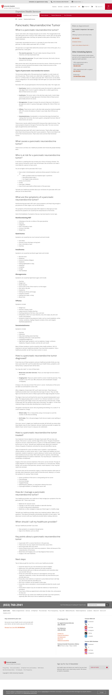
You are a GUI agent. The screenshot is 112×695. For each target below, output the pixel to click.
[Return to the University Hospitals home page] (10, 7)
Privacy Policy (34, 691)
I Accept (101, 692)
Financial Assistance (63, 635)
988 (59, 646)
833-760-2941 (77, 71)
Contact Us (60, 633)
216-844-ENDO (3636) (79, 76)
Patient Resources (56, 15)
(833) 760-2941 (13, 605)
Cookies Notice (45, 691)
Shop (92, 6)
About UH (60, 639)
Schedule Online (77, 1)
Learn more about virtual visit (80, 45)
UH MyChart (86, 6)
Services (20, 19)
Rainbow (79, 6)
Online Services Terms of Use (22, 691)
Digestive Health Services (29, 19)
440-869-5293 (77, 66)
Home (16, 19)
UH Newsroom (62, 637)
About (18, 15)
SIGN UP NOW (95, 667)
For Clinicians (67, 15)
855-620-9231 (75, 38)
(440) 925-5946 (62, 630)
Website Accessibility (63, 640)
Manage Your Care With (15, 627)
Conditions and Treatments (30, 15)
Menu (108, 8)
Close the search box (104, 6)
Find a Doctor (44, 15)
